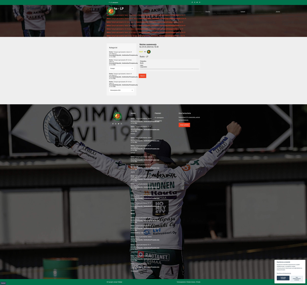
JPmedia (198, 282)
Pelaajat (112, 68)
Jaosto (278, 12)
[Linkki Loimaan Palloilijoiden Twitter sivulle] (197, 2)
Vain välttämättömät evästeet (297, 279)
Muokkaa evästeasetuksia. (284, 273)
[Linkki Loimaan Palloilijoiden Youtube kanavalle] (199, 2)
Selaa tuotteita (184, 125)
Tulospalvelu (158, 121)
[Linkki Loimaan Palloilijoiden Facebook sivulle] (192, 2)
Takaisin (142, 76)
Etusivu (208, 12)
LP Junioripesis (114, 2)
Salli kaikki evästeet (283, 278)
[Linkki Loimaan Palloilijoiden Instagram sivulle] (194, 2)
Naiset (133, 213)
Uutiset (243, 12)
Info (132, 191)
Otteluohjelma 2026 (115, 90)
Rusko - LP (111, 37)
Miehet (133, 210)
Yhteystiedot (134, 271)
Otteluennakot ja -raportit (138, 233)
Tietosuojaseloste (181, 282)
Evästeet (3, 283)
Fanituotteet (134, 252)
